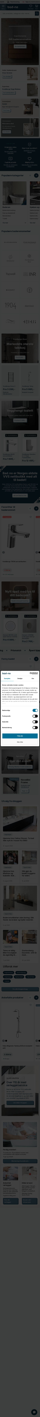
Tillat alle (20, 736)
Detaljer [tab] (20, 678)
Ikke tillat (20, 742)
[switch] (35, 716)
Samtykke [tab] (7, 678)
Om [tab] (33, 678)
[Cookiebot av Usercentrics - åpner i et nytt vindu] (30, 673)
